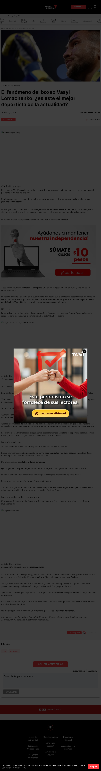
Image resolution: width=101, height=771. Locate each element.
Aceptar (93, 766)
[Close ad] (84, 351)
